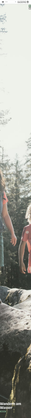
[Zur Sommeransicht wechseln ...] (30, 6)
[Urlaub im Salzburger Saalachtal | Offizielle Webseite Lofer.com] (23, 2)
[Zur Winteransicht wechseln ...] (30, 8)
